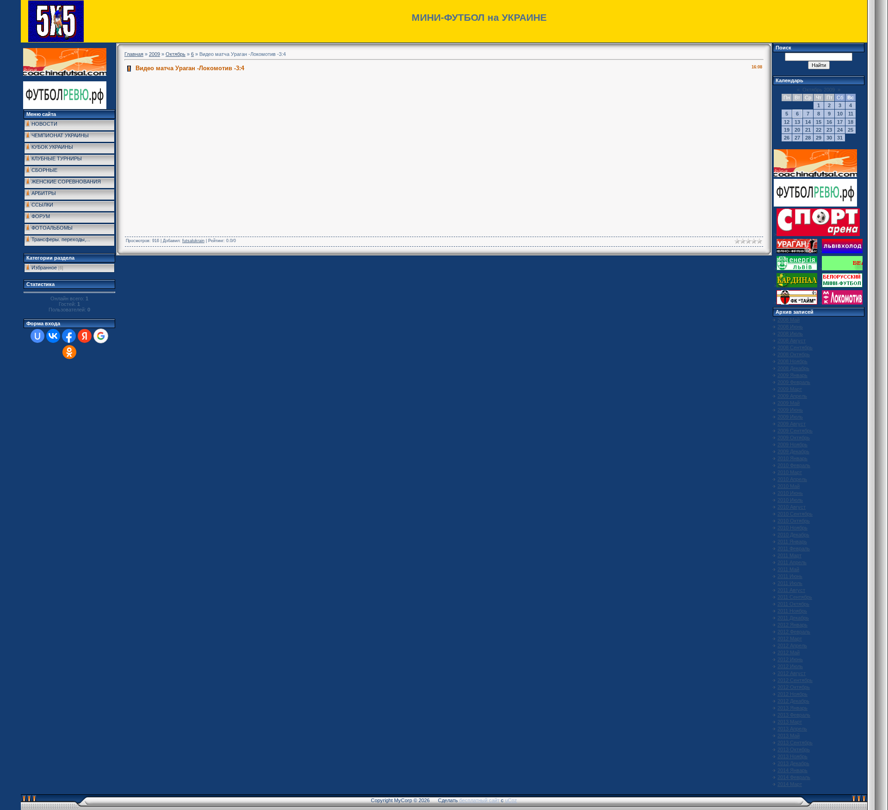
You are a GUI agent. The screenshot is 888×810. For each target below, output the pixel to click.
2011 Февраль (793, 548)
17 (840, 122)
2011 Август (791, 590)
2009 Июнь (790, 410)
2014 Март (789, 784)
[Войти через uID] (37, 336)
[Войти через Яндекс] (85, 336)
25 (850, 130)
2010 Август (791, 507)
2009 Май (788, 403)
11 (850, 113)
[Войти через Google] (100, 336)
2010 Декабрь (793, 534)
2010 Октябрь (793, 521)
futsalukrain (193, 240)
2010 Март (789, 472)
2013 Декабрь (793, 763)
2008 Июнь (790, 326)
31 (840, 137)
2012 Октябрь (793, 687)
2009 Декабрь (793, 451)
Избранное (44, 267)
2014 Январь (792, 770)
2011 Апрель (792, 562)
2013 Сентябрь (795, 742)
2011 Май (788, 569)
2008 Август (791, 340)
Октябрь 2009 (818, 89)
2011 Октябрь (793, 604)
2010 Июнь (790, 493)
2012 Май (788, 652)
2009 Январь (792, 375)
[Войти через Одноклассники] (69, 352)
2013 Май (788, 735)
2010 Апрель (792, 479)
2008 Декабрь (793, 368)
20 (797, 130)
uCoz (511, 800)
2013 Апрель (792, 728)
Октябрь (175, 54)
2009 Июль (790, 417)
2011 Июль (789, 583)
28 (808, 137)
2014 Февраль (793, 777)
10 (840, 113)
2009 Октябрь (793, 437)
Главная (133, 54)
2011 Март (789, 555)
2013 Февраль (793, 715)
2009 (154, 54)
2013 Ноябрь (792, 756)
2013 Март (789, 722)
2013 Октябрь (793, 749)
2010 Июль (790, 500)
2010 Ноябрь (792, 527)
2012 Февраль (793, 631)
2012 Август (791, 673)
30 (829, 137)
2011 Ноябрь (792, 611)
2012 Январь (792, 624)
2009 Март (789, 389)
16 (829, 122)
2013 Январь (792, 708)
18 (850, 122)
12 (786, 122)
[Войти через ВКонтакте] (53, 336)
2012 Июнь (790, 659)
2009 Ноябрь (792, 444)
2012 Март (789, 638)
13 (797, 122)
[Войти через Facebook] (69, 336)
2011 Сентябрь (794, 597)
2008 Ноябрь (792, 361)
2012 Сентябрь (795, 680)
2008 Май (788, 320)
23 (829, 130)
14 (808, 122)
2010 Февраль (793, 465)
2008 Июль (790, 333)
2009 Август (791, 423)
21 (808, 130)
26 (786, 137)
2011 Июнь (789, 576)
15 (818, 122)
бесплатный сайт (479, 800)
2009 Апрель (792, 396)
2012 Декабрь (793, 701)
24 (840, 130)
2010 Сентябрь (795, 514)
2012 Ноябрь (792, 694)
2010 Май (788, 486)
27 (797, 137)
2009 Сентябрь (795, 430)
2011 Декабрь (793, 618)
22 (818, 130)
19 (786, 130)
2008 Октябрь (793, 354)
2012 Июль (790, 666)
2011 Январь (792, 541)
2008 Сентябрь (795, 347)
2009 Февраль (793, 382)
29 (818, 137)
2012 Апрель (792, 645)
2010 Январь (792, 458)
